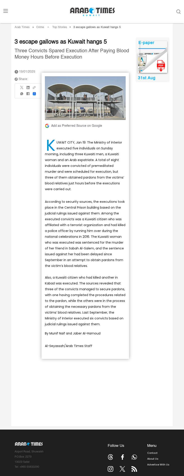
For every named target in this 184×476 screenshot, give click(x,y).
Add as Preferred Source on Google (76, 125)
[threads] (110, 457)
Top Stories (59, 27)
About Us (152, 459)
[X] (22, 89)
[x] (122, 469)
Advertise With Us (158, 464)
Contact (152, 453)
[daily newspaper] (152, 63)
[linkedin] (28, 89)
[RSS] (134, 469)
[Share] (34, 93)
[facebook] (28, 95)
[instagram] (110, 469)
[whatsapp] (22, 95)
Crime (40, 27)
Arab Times (22, 27)
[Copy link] (34, 89)
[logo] (92, 11)
